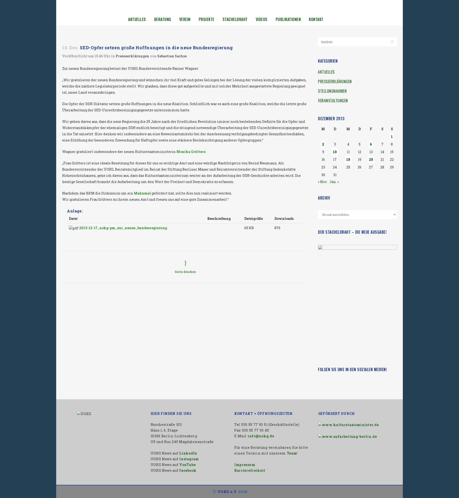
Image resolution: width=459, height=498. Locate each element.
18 (348, 159)
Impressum (244, 464)
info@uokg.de (261, 436)
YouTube (187, 464)
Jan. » (334, 181)
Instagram (189, 459)
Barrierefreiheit (249, 470)
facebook (188, 470)
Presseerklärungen (132, 56)
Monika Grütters (190, 151)
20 (371, 159)
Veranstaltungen (333, 100)
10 (335, 152)
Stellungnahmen (332, 91)
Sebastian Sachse (172, 56)
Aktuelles (326, 72)
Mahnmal (142, 193)
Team (292, 453)
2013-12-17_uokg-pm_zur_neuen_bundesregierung (123, 228)
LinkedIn (188, 453)
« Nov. (322, 181)
